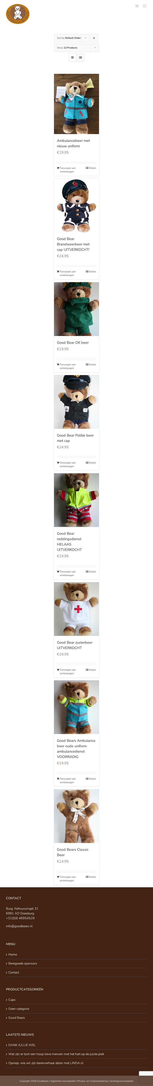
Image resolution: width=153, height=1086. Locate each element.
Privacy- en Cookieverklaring (92, 1081)
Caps (12, 1000)
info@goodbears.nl (19, 926)
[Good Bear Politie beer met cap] (76, 402)
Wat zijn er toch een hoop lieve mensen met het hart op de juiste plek (56, 1054)
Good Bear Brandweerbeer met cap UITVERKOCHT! (73, 244)
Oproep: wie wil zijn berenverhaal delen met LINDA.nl (45, 1063)
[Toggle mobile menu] (145, 6)
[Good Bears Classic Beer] (76, 816)
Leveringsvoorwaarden (121, 1081)
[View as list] (80, 57)
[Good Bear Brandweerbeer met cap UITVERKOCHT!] (76, 205)
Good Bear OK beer (73, 342)
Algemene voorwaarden (63, 1081)
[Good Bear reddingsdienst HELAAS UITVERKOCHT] (76, 500)
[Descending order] (94, 38)
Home (12, 954)
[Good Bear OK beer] (76, 309)
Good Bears (16, 1018)
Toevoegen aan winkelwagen (68, 169)
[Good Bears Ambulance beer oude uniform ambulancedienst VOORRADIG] (76, 707)
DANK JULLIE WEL (22, 1045)
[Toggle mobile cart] (137, 6)
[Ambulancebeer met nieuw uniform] (76, 104)
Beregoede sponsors (22, 963)
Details (92, 168)
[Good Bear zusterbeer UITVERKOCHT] (76, 609)
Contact (13, 972)
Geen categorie (18, 1009)
